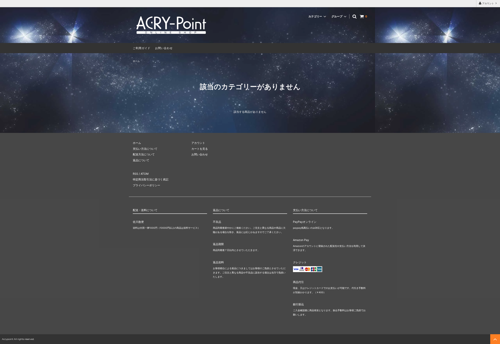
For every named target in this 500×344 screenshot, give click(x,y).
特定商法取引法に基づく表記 (150, 179)
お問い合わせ (164, 48)
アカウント (488, 3)
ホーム (136, 61)
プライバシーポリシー (146, 185)
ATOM (144, 173)
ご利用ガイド (141, 48)
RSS (135, 173)
